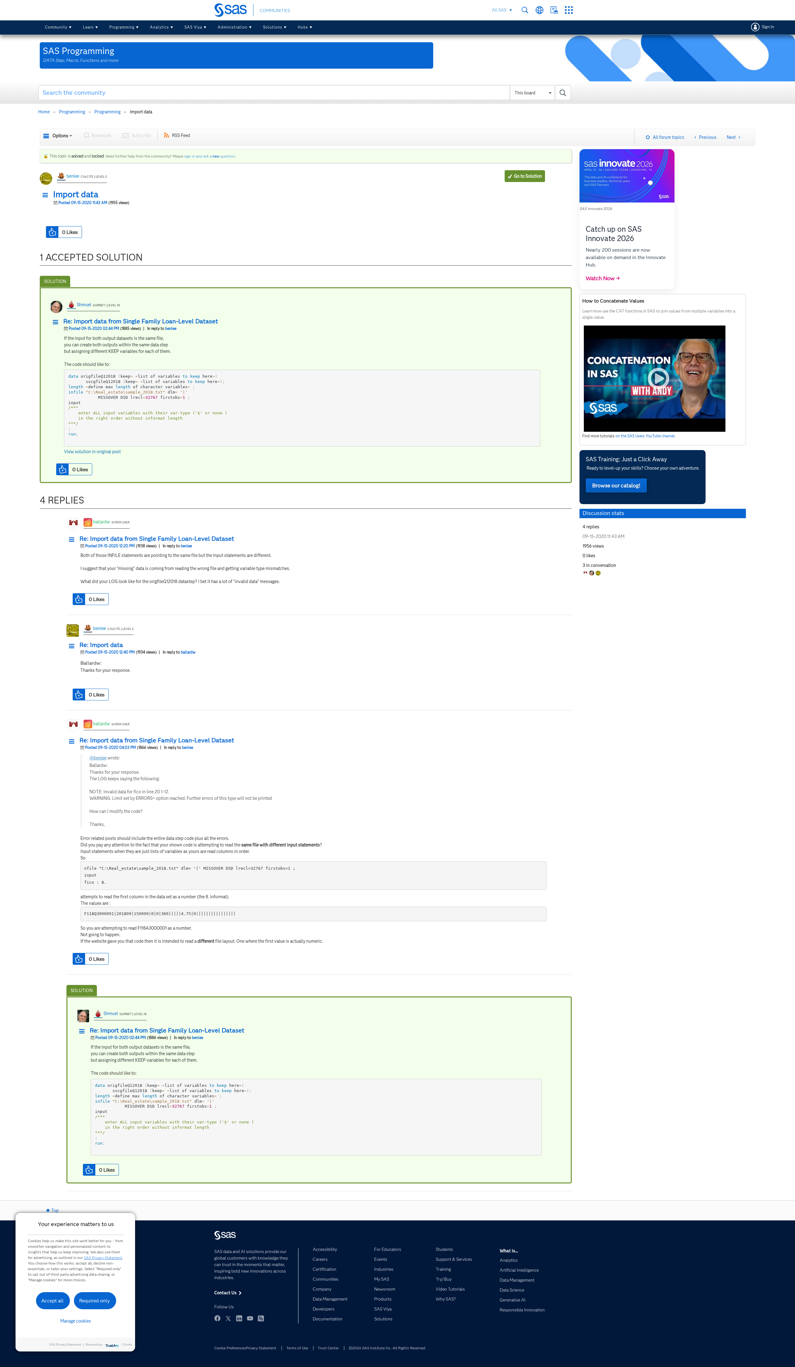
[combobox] (305, 92)
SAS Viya (193, 27)
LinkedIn (239, 1318)
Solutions (272, 27)
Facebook (217, 1318)
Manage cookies (75, 1321)
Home (44, 112)
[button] (47, 195)
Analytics (159, 27)
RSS (261, 1318)
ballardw (101, 522)
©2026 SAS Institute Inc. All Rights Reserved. (387, 1348)
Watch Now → (603, 278)
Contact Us (554, 10)
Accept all (52, 1301)
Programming (121, 27)
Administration (233, 27)
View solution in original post (92, 451)
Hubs (303, 27)
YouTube (250, 1318)
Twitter (228, 1318)
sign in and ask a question (209, 156)
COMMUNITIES (275, 10)
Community (56, 27)
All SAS (499, 10)
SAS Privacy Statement (103, 1257)
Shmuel (84, 305)
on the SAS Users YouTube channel (645, 436)
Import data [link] (141, 112)
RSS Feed (181, 135)
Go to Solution (528, 176)
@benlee (98, 758)
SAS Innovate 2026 (595, 208)
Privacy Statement (261, 1348)
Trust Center (328, 1348)
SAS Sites (569, 10)
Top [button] (55, 1210)
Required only (94, 1301)
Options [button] (60, 136)
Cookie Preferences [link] (230, 1348)
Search (525, 10)
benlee (72, 176)
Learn (88, 27)
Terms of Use (297, 1348)
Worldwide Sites (539, 10)
